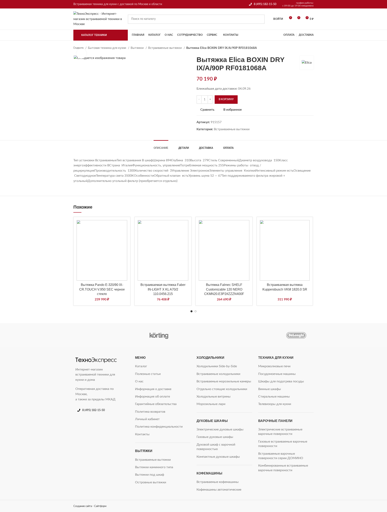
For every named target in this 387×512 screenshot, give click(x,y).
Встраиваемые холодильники (218, 374)
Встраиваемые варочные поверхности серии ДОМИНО (280, 456)
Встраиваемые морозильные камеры (224, 381)
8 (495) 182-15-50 (265, 4)
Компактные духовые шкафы (218, 456)
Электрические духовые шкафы (220, 429)
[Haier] (227, 335)
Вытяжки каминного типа (154, 467)
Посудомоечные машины (277, 374)
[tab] (161, 146)
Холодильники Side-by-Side (217, 366)
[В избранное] (124, 227)
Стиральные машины (274, 396)
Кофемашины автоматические (219, 489)
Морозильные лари (211, 404)
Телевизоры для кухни (274, 404)
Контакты (142, 434)
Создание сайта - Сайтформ (89, 506)
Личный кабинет (147, 419)
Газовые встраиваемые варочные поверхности (282, 444)
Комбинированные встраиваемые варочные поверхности (283, 468)
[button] (124, 237)
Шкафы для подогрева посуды (281, 381)
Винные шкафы (269, 389)
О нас (139, 381)
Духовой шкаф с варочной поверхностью (216, 447)
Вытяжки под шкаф (149, 474)
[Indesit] (193, 335)
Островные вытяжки (150, 482)
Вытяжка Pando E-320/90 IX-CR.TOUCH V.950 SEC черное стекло (102, 289)
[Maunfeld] (124, 335)
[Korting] (159, 335)
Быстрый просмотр (124, 247)
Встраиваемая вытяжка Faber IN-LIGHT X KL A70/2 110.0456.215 (162, 289)
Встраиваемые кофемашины (218, 482)
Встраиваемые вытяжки (165, 47)
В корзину (226, 99)
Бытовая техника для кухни (107, 47)
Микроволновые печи (274, 366)
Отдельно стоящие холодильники (222, 389)
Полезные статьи (148, 374)
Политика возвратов (150, 411)
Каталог (141, 366)
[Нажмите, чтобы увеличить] (81, 53)
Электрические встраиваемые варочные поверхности (280, 431)
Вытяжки (138, 47)
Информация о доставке (153, 389)
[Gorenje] (262, 335)
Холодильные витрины (214, 396)
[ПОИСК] (260, 19)
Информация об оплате (152, 396)
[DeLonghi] (296, 335)
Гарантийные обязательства (156, 404)
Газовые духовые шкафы (215, 437)
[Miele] (90, 335)
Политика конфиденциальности (159, 426)
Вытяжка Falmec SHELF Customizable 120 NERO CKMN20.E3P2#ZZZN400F (224, 289)
